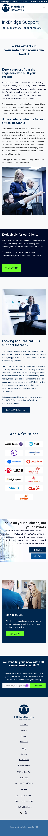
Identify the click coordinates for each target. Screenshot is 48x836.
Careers (24, 754)
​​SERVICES (38, 556)
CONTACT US (11, 267)
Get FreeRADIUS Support (16, 410)
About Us (24, 741)
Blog (24, 748)
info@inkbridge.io (24, 807)
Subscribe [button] (38, 685)
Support (24, 736)
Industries (24, 724)
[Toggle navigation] (43, 8)
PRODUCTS (37, 550)
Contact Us (24, 759)
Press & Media (24, 765)
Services (24, 730)
